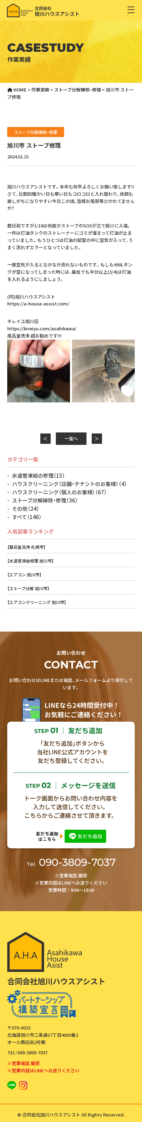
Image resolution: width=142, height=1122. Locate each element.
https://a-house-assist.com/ (38, 303)
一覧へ (71, 438)
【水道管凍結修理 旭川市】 (30, 561)
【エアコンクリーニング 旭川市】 (36, 602)
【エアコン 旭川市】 (24, 574)
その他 (25, 508)
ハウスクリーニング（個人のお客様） (59, 492)
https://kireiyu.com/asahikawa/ (42, 328)
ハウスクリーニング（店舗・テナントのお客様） (69, 483)
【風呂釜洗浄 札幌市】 (26, 547)
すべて (27, 516)
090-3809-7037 (71, 862)
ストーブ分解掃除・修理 (35, 132)
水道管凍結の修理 (38, 475)
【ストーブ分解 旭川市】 (28, 588)
